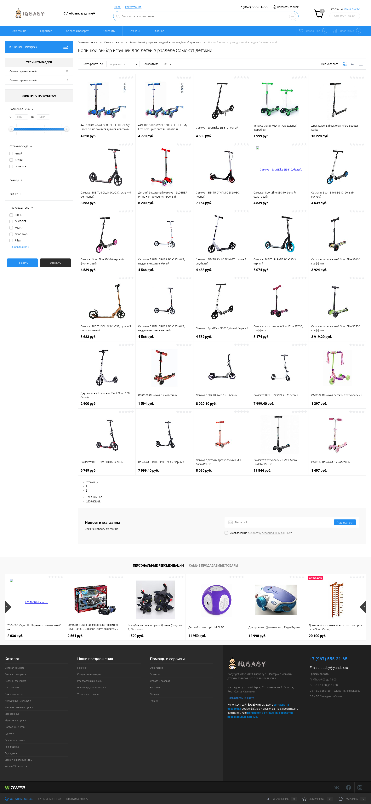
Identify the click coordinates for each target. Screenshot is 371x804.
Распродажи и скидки (89, 681)
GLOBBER (21, 221)
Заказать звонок (288, 7)
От (11, 116)
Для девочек (12, 687)
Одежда (9, 733)
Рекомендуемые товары (91, 687)
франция (20, 166)
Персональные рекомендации (158, 565)
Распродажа (12, 746)
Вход (117, 7)
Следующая (93, 501)
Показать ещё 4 (19, 246)
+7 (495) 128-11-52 (49, 798)
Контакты (109, 30)
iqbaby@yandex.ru (334, 668)
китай (18, 153)
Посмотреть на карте (240, 697)
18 (67, 71)
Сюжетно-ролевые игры (18, 759)
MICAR (19, 227)
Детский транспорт (15, 681)
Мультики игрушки (15, 720)
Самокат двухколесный (23, 71)
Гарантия (46, 30)
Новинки (82, 667)
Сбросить (55, 262)
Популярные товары (89, 674)
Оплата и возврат (77, 30)
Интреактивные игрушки (19, 707)
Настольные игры (15, 727)
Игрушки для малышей (18, 700)
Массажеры (12, 713)
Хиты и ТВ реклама (16, 766)
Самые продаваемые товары (213, 565)
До (32, 116)
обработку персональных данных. (269, 533)
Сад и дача (11, 753)
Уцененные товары (88, 694)
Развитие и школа (15, 740)
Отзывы (134, 30)
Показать (22, 262)
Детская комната (15, 667)
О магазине (19, 30)
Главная (159, 30)
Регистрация (133, 7)
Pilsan (18, 240)
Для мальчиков (13, 694)
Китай (19, 159)
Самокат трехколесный (23, 80)
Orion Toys (21, 234)
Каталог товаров (23, 47)
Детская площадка (15, 674)
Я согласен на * (261, 533)
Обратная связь (21, 798)
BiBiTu (18, 215)
